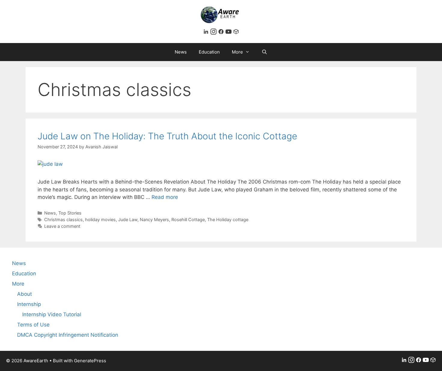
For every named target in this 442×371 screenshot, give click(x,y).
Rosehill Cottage (188, 219)
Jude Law (127, 219)
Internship (29, 304)
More (237, 52)
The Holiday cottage (227, 219)
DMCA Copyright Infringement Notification (67, 335)
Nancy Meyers (154, 219)
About (24, 294)
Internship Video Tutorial (51, 314)
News (181, 52)
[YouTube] (229, 33)
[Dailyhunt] (236, 33)
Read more (165, 197)
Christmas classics (63, 219)
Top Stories (69, 212)
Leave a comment (62, 226)
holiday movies (100, 219)
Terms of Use (33, 325)
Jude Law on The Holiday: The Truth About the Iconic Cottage (167, 136)
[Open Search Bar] (264, 52)
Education (209, 52)
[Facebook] (222, 33)
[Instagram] (214, 33)
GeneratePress (90, 360)
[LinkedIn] (206, 33)
